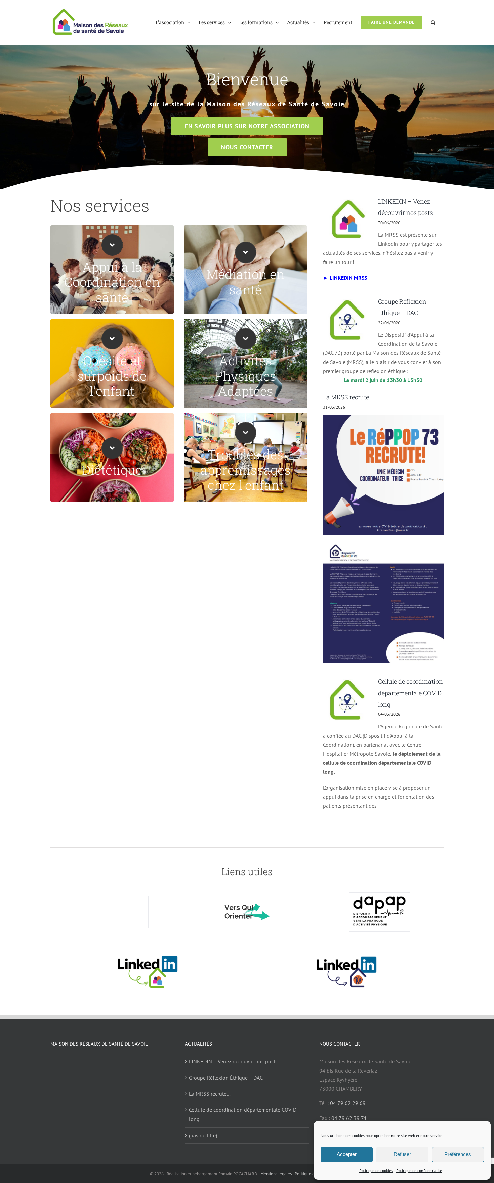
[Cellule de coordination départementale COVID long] (347, 700)
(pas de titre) (203, 1135)
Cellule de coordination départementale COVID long (410, 692)
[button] (433, 22)
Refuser (402, 1154)
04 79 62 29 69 (348, 1103)
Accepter (347, 1154)
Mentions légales (276, 1174)
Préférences (457, 1154)
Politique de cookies (376, 1170)
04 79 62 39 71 (349, 1118)
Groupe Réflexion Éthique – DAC (226, 1077)
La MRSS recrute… (348, 397)
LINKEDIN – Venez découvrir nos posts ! (235, 1061)
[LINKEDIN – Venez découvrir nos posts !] (347, 218)
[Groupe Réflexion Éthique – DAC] (347, 320)
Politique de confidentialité (419, 1170)
